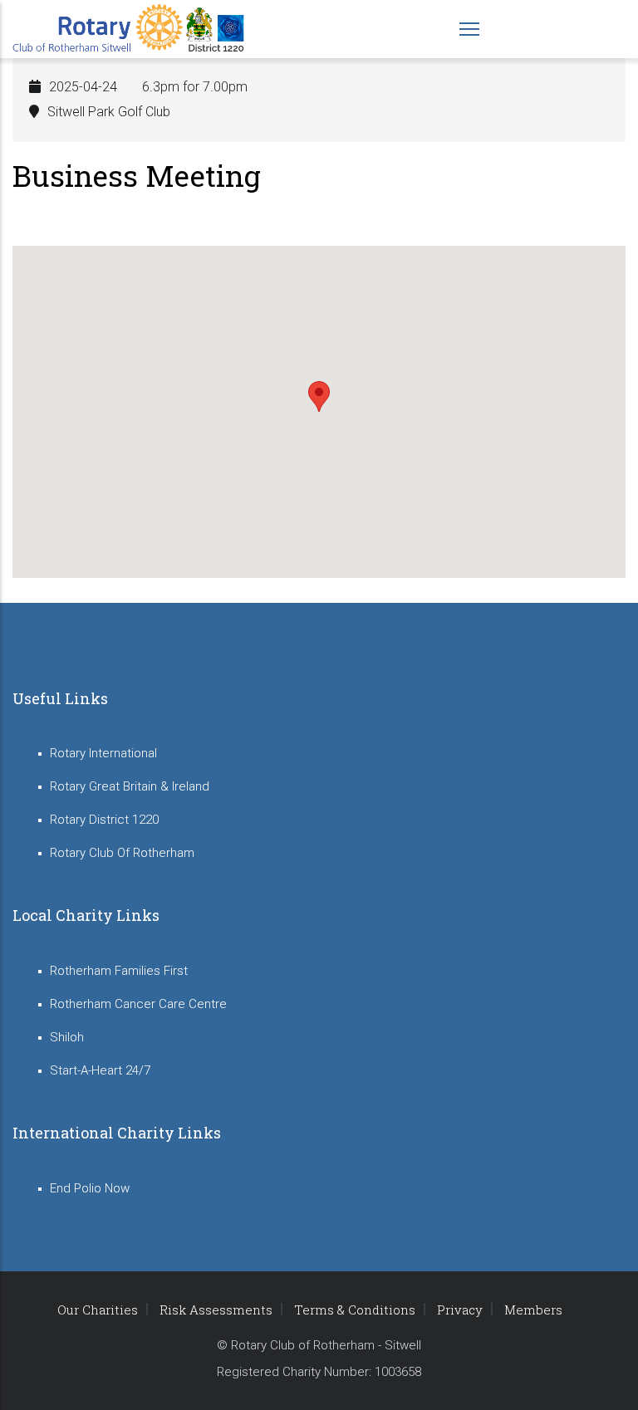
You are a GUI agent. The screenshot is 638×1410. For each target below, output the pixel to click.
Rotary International (103, 753)
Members (533, 1309)
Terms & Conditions (354, 1309)
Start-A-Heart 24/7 (100, 1070)
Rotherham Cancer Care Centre (138, 1003)
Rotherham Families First (119, 970)
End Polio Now (90, 1188)
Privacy (460, 1309)
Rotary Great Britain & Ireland (129, 786)
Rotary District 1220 (104, 819)
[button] (319, 397)
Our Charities (97, 1309)
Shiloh (67, 1037)
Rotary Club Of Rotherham (122, 852)
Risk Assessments (216, 1309)
